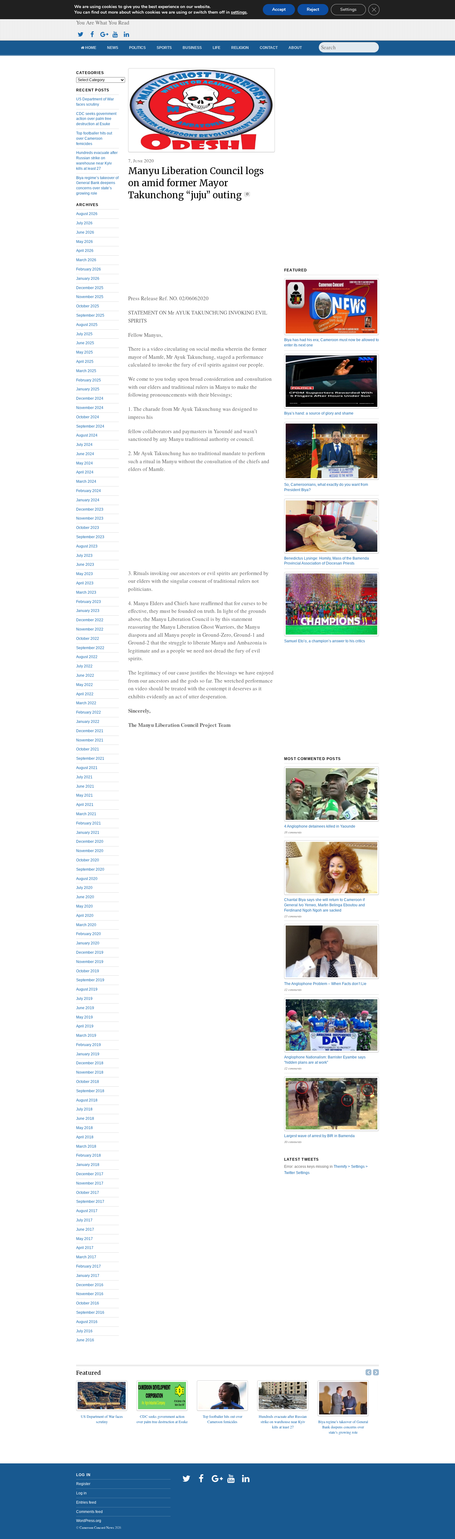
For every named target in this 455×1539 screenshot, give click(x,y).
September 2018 (90, 1091)
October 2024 (87, 417)
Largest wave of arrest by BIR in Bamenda (319, 1136)
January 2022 (87, 721)
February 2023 (88, 602)
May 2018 (84, 1128)
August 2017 (87, 1211)
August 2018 (87, 1100)
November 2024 (89, 408)
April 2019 (84, 1026)
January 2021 (87, 832)
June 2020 (85, 897)
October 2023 (87, 527)
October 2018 (87, 1081)
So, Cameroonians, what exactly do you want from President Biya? (326, 487)
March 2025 (86, 371)
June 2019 (85, 1008)
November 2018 (89, 1072)
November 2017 (89, 1183)
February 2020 (88, 934)
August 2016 (87, 1322)
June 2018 (85, 1118)
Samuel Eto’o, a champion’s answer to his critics (324, 641)
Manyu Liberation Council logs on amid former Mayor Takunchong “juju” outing (196, 183)
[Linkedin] (126, 33)
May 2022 (84, 685)
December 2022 (89, 620)
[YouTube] (114, 33)
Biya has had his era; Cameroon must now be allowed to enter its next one (331, 342)
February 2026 (88, 269)
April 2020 (84, 915)
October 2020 (87, 860)
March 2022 (86, 703)
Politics (137, 48)
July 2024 (84, 444)
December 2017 (89, 1174)
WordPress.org (88, 1521)
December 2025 (89, 288)
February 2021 (88, 823)
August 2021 (87, 768)
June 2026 (85, 232)
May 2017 (84, 1239)
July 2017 (84, 1220)
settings (239, 12)
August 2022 (87, 657)
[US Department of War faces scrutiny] (101, 1408)
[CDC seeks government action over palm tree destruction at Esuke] (162, 1408)
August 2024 (87, 435)
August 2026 (87, 214)
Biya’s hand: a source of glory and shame (318, 413)
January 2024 (87, 500)
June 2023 (85, 564)
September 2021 (90, 758)
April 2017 (84, 1248)
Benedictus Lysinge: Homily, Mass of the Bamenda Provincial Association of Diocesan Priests (326, 561)
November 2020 (89, 851)
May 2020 (84, 906)
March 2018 (86, 1146)
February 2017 (88, 1266)
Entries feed (86, 1502)
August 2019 (87, 989)
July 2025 (84, 334)
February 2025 (88, 380)
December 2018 (89, 1063)
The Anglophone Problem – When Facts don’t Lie (325, 984)
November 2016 (89, 1294)
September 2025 (90, 315)
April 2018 (84, 1137)
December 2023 (89, 509)
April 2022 (84, 694)
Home (90, 48)
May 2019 (84, 1017)
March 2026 (86, 260)
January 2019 (87, 1054)
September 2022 (90, 648)
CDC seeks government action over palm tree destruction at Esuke (96, 119)
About (295, 48)
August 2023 (87, 546)
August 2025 (87, 325)
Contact (269, 48)
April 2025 (84, 361)
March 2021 (86, 814)
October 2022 (87, 638)
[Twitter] (80, 33)
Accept (279, 9)
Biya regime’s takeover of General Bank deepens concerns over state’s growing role (343, 1427)
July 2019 (84, 998)
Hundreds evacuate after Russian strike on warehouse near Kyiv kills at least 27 (283, 1421)
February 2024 (88, 491)
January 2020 (87, 943)
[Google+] (103, 33)
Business (192, 48)
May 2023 (84, 574)
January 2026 (87, 278)
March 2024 (86, 481)
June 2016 (85, 1340)
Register (83, 1484)
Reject (313, 9)
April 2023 (84, 583)
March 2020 (86, 925)
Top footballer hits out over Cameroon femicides (94, 138)
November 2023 (89, 518)
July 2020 (84, 888)
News (112, 48)
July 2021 (84, 777)
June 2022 (85, 675)
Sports (164, 48)
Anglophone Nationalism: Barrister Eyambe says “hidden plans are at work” (325, 1060)
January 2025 (87, 389)
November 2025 (89, 297)
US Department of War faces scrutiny (102, 1419)
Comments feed (89, 1512)
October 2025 (87, 306)
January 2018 (87, 1165)
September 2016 (90, 1312)
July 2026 (84, 223)
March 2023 (86, 592)
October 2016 (87, 1303)
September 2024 (90, 426)
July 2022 (84, 666)
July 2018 (84, 1109)
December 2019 (89, 952)
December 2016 (89, 1285)
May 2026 (84, 242)
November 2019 (89, 962)
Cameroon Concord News (97, 1527)
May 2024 (84, 463)
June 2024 (85, 454)
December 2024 (89, 398)
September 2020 (90, 869)
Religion (240, 48)
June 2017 (85, 1229)
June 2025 (85, 343)
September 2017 (90, 1201)
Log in (81, 1493)
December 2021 (89, 731)
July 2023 (84, 555)
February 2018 (88, 1155)
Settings (348, 9)
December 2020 (89, 841)
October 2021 (87, 749)
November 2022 (89, 629)
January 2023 (87, 611)
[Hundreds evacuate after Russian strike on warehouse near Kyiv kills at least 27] (282, 1408)
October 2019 (87, 971)
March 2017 (86, 1257)
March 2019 (86, 1035)
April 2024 (84, 472)
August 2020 (87, 879)
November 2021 (89, 740)
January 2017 (87, 1275)
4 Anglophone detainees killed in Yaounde (319, 826)
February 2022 (88, 712)
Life (216, 48)
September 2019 (90, 980)
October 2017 (87, 1192)
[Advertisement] (201, 247)
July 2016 (84, 1331)
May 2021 (84, 795)
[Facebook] (92, 33)
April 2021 (84, 804)
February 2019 (88, 1045)
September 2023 (90, 537)
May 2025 (84, 352)
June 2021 (85, 786)
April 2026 (84, 250)
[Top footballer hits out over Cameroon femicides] (222, 1408)
